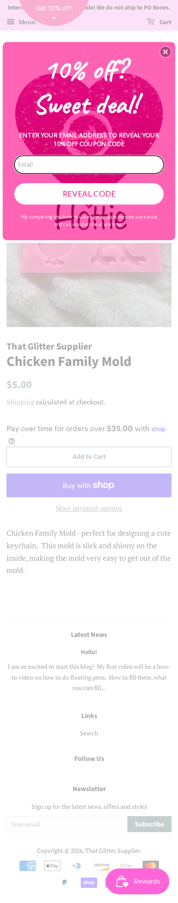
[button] (165, 52)
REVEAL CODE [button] (89, 193)
